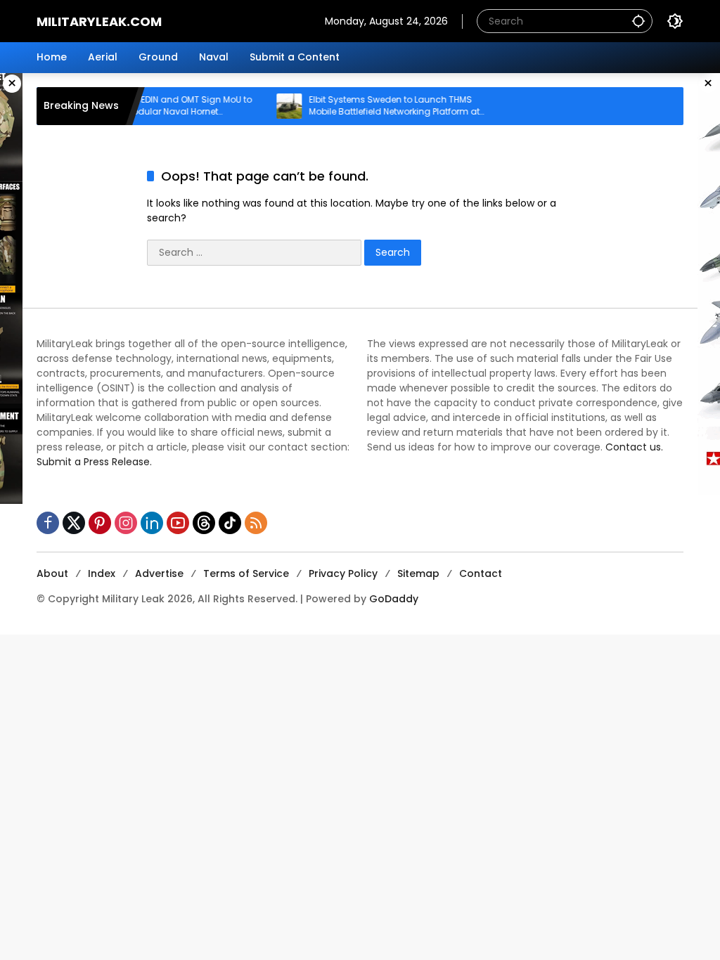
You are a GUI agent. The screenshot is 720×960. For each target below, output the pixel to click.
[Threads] (204, 523)
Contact (480, 573)
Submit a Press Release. (94, 462)
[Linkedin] (152, 523)
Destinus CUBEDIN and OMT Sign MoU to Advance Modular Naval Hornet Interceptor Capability (155, 106)
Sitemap (418, 573)
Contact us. (634, 447)
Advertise (159, 573)
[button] (638, 20)
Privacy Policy (343, 573)
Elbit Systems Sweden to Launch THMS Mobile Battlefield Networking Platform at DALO (381, 106)
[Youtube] (178, 523)
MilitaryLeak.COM (99, 21)
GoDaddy (393, 599)
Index (101, 573)
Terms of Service (246, 573)
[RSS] (256, 523)
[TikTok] (230, 523)
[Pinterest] (100, 523)
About (52, 573)
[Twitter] (74, 523)
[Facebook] (48, 523)
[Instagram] (126, 523)
